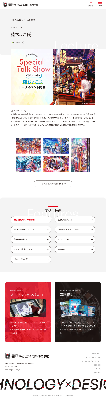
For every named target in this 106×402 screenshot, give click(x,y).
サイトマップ (96, 353)
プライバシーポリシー (93, 357)
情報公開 (97, 365)
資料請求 (97, 372)
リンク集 (98, 369)
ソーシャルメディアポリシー (91, 361)
